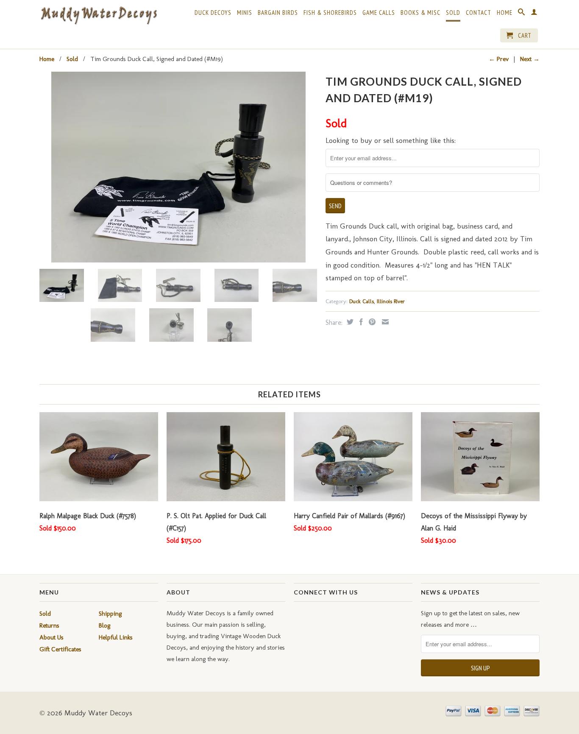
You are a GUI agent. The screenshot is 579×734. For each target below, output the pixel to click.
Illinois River (391, 301)
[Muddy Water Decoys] (98, 15)
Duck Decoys (213, 13)
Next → (530, 59)
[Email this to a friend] (384, 321)
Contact (478, 13)
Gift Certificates (60, 649)
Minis (244, 13)
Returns (49, 625)
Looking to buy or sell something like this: (391, 140)
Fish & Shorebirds (330, 13)
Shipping (110, 613)
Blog (105, 625)
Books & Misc (420, 13)
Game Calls (378, 13)
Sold (453, 13)
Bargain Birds (278, 13)
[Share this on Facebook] (360, 321)
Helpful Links (116, 637)
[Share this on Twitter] (349, 321)
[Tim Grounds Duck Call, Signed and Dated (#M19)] (178, 167)
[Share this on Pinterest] (371, 321)
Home (504, 13)
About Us (51, 637)
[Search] (521, 13)
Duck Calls (361, 301)
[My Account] (534, 13)
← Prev (499, 59)
